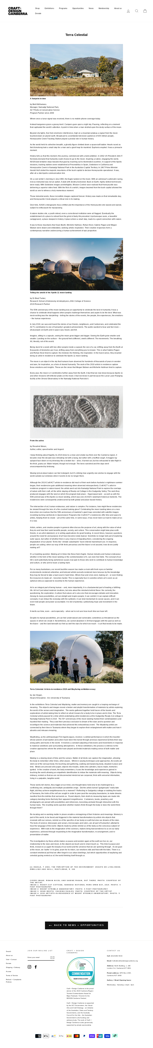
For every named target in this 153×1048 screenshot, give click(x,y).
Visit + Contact (11, 959)
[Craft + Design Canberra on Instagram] (29, 967)
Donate (38, 13)
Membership (104, 8)
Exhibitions (49, 8)
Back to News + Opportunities (78, 925)
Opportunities (78, 8)
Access (8, 971)
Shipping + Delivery (13, 967)
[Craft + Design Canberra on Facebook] (36, 967)
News (91, 8)
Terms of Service (12, 975)
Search (8, 951)
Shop (37, 8)
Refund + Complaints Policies (13, 981)
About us (118, 8)
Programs (63, 8)
